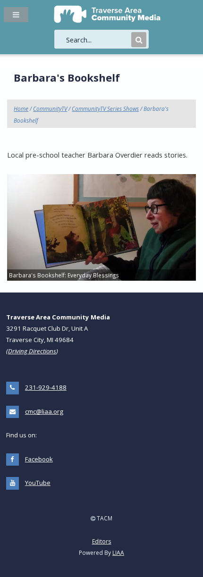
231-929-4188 (46, 387)
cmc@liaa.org (44, 411)
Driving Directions (32, 351)
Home (21, 108)
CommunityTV (50, 108)
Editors (101, 541)
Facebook (39, 459)
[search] (97, 39)
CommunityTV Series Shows (105, 108)
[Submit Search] (138, 39)
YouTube (38, 482)
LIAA (118, 552)
